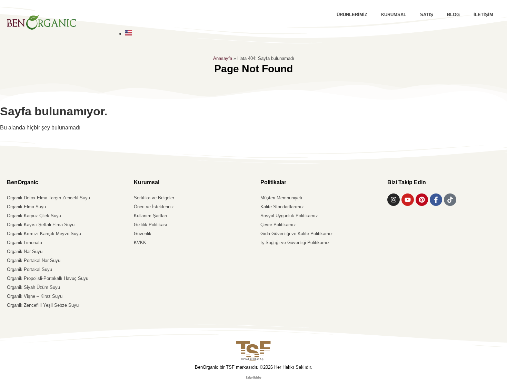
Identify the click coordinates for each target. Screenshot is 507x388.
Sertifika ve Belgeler (154, 197)
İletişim (483, 14)
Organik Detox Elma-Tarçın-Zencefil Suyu (48, 197)
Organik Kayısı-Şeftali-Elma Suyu (40, 224)
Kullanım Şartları (150, 215)
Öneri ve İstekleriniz (154, 206)
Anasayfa (222, 58)
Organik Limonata (24, 242)
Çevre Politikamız (278, 224)
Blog (453, 14)
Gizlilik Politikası (150, 224)
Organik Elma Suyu (26, 206)
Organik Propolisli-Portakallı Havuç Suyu (47, 278)
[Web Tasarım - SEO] (253, 377)
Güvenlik (142, 233)
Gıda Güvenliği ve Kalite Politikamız (296, 233)
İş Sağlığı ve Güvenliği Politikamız (295, 242)
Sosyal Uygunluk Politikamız (289, 215)
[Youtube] (407, 199)
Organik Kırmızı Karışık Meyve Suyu (44, 233)
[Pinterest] (422, 199)
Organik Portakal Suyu (29, 269)
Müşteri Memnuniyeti (281, 197)
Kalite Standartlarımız (282, 206)
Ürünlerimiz (352, 14)
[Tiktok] (450, 199)
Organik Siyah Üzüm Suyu (33, 287)
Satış (426, 14)
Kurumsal (393, 14)
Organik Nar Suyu (24, 251)
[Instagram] (393, 199)
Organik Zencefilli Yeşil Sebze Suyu (43, 305)
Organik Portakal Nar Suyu (33, 260)
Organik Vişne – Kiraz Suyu (34, 296)
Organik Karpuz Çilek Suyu (34, 215)
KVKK (140, 242)
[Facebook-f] (436, 199)
